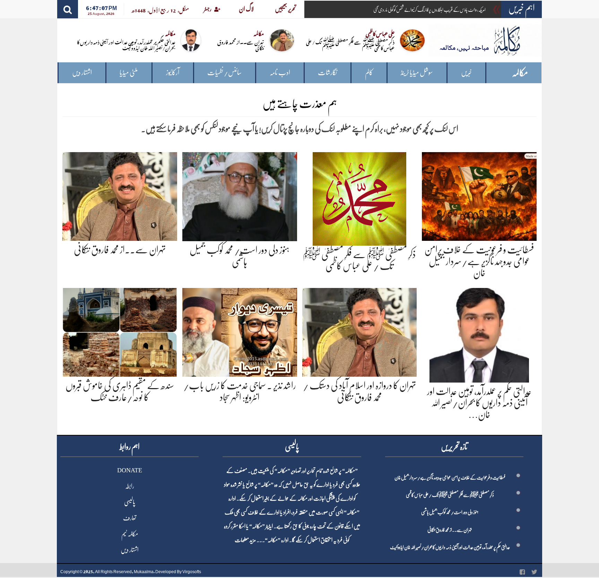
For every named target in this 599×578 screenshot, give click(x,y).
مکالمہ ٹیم (129, 534)
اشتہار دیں (82, 73)
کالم (369, 73)
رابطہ (129, 486)
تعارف (129, 518)
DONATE (129, 470)
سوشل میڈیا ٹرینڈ (417, 73)
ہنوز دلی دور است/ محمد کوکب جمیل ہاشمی (449, 512)
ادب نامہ (280, 73)
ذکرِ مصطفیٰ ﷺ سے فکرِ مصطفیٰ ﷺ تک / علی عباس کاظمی (350, 45)
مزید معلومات (245, 540)
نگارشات (327, 73)
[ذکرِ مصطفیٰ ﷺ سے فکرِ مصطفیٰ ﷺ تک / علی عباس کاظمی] (359, 197)
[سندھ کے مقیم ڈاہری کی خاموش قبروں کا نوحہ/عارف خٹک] (119, 331)
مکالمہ (520, 73)
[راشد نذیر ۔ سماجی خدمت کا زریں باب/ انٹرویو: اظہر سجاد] (239, 331)
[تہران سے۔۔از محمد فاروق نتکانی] (119, 195)
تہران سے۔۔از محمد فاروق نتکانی (240, 45)
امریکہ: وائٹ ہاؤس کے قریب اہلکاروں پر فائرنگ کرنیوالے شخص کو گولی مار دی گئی (429, 10)
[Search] (67, 9)
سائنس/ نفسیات (224, 73)
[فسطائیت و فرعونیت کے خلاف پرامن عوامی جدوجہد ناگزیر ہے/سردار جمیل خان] (479, 195)
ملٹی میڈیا (129, 73)
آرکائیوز (173, 73)
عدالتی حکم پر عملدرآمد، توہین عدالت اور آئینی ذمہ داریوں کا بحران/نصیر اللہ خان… (479, 403)
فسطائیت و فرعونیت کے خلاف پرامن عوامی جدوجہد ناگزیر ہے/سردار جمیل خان (479, 261)
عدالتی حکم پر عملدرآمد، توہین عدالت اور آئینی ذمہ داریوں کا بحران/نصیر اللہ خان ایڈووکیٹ (126, 45)
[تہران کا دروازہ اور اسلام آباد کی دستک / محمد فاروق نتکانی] (359, 331)
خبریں (466, 73)
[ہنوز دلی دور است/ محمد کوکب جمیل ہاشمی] (239, 195)
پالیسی (129, 502)
